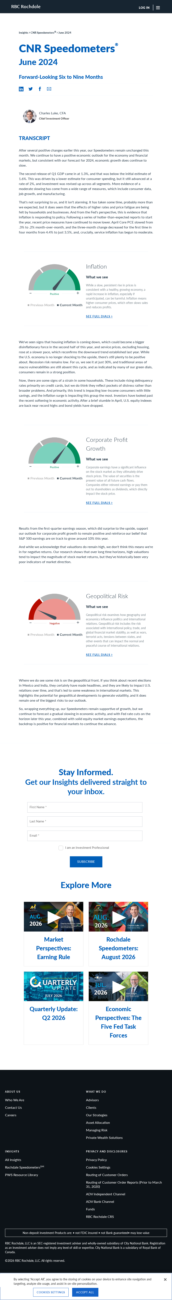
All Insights (13, 1159)
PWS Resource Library (21, 1174)
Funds (90, 1209)
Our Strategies (96, 1115)
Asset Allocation (98, 1122)
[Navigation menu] (160, 7)
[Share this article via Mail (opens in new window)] (49, 89)
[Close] (165, 1279)
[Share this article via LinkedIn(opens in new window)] (21, 89)
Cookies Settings (98, 1167)
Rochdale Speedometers (24, 1167)
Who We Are (14, 1099)
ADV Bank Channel (100, 1201)
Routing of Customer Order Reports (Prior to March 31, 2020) (124, 1184)
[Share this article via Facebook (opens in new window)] (40, 89)
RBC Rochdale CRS (100, 1216)
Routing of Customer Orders (107, 1174)
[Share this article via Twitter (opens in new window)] (31, 89)
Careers (10, 1115)
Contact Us (13, 1107)
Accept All (85, 1292)
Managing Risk (96, 1130)
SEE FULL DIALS (99, 316)
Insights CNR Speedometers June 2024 (45, 32)
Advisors (92, 1099)
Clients (91, 1107)
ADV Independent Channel (105, 1194)
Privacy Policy (96, 1159)
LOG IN (144, 8)
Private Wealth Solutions (104, 1137)
